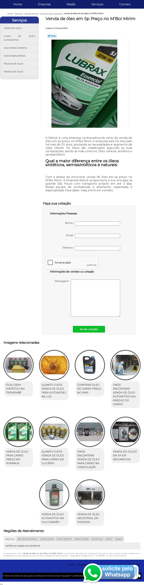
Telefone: (68, 247)
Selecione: (10, 539)
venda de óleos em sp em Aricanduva (125, 455)
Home (17, 4)
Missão (71, 4)
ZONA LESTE (47, 539)
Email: (70, 235)
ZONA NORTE (64, 539)
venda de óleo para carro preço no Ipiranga (17, 457)
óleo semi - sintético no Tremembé (15, 388)
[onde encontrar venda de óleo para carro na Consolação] (90, 430)
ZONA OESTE (81, 539)
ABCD (109, 539)
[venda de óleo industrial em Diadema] (90, 493)
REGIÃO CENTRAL (27, 539)
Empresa (44, 4)
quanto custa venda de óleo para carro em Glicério (53, 457)
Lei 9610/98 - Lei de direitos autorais (110, 556)
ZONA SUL (97, 539)
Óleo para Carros (15, 48)
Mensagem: (63, 281)
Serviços (97, 4)
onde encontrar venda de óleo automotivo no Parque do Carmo (124, 394)
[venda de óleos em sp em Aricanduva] (125, 430)
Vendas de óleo (13, 71)
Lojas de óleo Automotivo (19, 38)
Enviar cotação (89, 329)
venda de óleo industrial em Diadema (88, 518)
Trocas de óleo (14, 63)
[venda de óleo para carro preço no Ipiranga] (18, 430)
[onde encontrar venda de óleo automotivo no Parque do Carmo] (125, 363)
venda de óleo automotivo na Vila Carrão (53, 518)
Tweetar (52, 36)
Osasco (118, 539)
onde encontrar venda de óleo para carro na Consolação (88, 459)
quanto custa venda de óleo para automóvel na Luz (54, 390)
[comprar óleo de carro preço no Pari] (90, 363)
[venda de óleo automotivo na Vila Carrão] (54, 493)
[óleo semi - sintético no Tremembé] (18, 363)
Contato (125, 4)
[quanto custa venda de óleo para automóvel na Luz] (54, 363)
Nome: (70, 223)
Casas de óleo (13, 28)
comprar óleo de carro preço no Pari (89, 388)
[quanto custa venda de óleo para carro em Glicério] (54, 430)
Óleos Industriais (14, 55)
